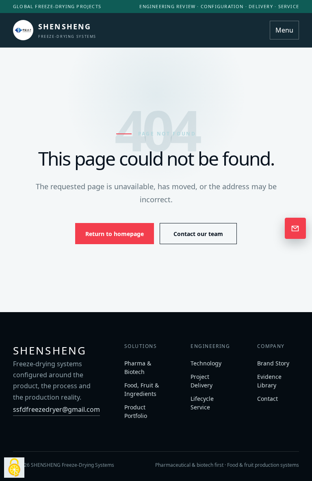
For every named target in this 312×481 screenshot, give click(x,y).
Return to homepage (114, 234)
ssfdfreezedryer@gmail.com (56, 409)
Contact (267, 398)
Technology (206, 363)
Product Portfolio (135, 411)
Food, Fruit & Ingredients (141, 389)
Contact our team (198, 234)
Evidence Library (269, 381)
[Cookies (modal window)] (14, 467)
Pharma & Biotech (137, 367)
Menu (284, 30)
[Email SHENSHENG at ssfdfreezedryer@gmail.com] (295, 228)
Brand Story (273, 363)
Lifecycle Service (202, 403)
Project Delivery (201, 381)
